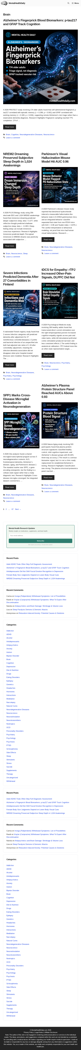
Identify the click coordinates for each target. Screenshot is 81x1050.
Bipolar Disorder (12, 656)
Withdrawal (10, 781)
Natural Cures (11, 706)
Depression (10, 667)
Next (18, 509)
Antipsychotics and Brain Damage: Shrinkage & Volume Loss (39, 606)
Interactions (11, 695)
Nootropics (10, 724)
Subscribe (40, 541)
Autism (9, 652)
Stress (9, 763)
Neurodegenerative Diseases (31, 135)
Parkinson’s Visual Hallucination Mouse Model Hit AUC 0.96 (56, 157)
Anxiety (9, 649)
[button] (68, 3)
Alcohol (9, 638)
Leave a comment (13, 138)
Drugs (8, 674)
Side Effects (11, 753)
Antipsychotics (12, 645)
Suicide (9, 767)
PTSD (8, 745)
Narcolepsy (10, 702)
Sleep (25, 254)
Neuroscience (48, 135)
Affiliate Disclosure (51, 1032)
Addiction (10, 631)
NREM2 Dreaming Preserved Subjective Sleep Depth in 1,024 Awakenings (35, 579)
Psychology (46, 366)
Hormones (10, 692)
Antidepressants (12, 642)
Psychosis (10, 742)
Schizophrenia (12, 749)
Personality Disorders (15, 731)
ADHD (8, 634)
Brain (8, 135)
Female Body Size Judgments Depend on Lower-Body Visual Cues (32, 575)
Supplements (11, 770)
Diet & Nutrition (12, 670)
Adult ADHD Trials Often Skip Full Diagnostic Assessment (29, 564)
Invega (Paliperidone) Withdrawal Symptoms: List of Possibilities (40, 596)
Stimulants (10, 760)
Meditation (10, 699)
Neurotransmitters (13, 720)
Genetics (10, 685)
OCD (8, 727)
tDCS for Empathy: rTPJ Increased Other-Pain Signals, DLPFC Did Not (58, 273)
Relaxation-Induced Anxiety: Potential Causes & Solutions (41, 613)
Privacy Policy (29, 1032)
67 (12, 509)
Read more (9, 127)
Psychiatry (65, 363)
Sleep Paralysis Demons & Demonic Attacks (30, 610)
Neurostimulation (13, 717)
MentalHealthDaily (17, 3)
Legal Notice (39, 1032)
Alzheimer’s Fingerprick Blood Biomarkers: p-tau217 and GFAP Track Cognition (37, 568)
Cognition (15, 135)
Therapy (9, 774)
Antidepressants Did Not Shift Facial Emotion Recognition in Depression (34, 571)
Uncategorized (12, 778)
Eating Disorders (13, 677)
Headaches (10, 688)
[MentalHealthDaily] (4, 3)
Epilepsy (9, 681)
